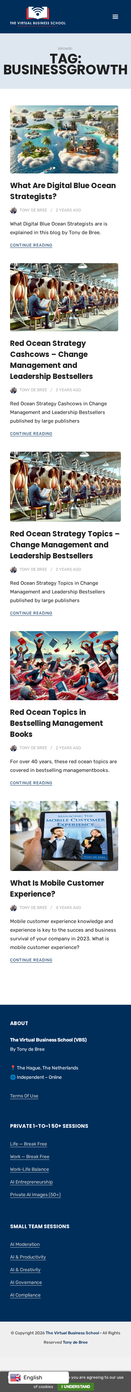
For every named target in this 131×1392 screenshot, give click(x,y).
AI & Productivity (28, 1257)
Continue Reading (31, 245)
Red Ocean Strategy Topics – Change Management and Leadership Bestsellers (65, 545)
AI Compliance (25, 1295)
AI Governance (26, 1282)
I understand (75, 1386)
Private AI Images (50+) (35, 1195)
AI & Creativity (25, 1270)
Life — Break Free (28, 1144)
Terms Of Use (24, 1096)
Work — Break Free (29, 1156)
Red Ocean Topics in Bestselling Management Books (56, 723)
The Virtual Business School (72, 1333)
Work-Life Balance (29, 1169)
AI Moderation (25, 1244)
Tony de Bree (33, 210)
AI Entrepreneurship (31, 1182)
